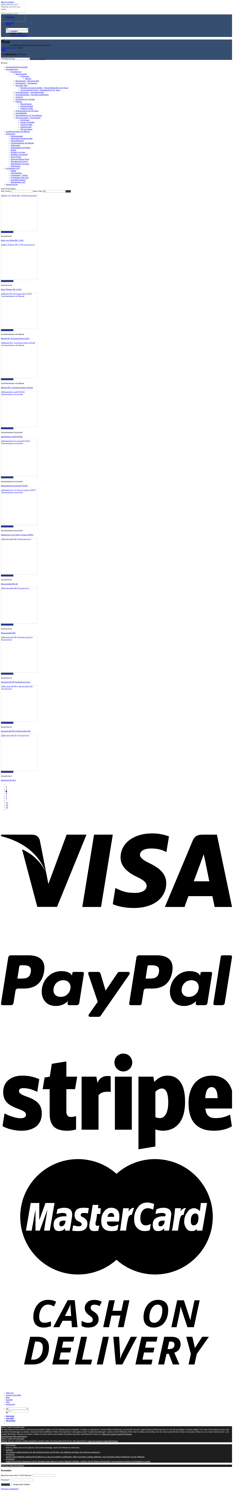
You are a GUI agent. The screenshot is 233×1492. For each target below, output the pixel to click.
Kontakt (9, 1400)
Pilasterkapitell (26, 106)
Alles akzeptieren (20, 1436)
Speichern (5, 1466)
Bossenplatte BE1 (8, 633)
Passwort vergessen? (10, 1489)
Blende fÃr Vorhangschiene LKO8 (15, 339)
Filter (68, 191)
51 (7, 803)
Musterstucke (12, 185)
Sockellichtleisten (18, 180)
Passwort (5, 1480)
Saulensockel (25, 127)
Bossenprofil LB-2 (8, 780)
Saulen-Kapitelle (27, 122)
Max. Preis (37, 191)
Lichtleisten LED (13, 168)
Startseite (10, 17)
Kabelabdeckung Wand (20, 148)
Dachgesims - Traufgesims (26, 83)
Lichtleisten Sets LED (20, 178)
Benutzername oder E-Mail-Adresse (17, 1475)
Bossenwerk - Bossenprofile (27, 81)
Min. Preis (5, 191)
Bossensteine (21, 74)
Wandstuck (15, 166)
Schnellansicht (7, 232)
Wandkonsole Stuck (19, 162)
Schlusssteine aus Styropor (27, 111)
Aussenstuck (16, 72)
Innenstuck (10, 134)
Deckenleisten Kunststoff (16, 67)
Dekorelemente (17, 141)
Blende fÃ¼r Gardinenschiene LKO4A (17, 388)
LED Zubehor (16, 173)
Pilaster (19, 102)
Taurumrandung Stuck (20, 159)
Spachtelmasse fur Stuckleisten (29, 115)
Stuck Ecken (16, 157)
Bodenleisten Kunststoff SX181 (14, 486)
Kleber (13, 150)
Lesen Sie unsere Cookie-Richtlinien (117, 1434)
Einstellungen (7, 1436)
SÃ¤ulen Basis (26, 129)
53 (7, 808)
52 (7, 805)
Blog (8, 1397)
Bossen (28, 79)
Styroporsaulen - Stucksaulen (28, 118)
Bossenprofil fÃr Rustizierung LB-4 (15, 682)
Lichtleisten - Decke (19, 175)
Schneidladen (21, 113)
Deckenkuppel (17, 136)
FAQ (8, 1402)
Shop (13, 48)
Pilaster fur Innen (18, 152)
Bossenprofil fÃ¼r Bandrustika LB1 (16, 731)
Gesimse (19, 97)
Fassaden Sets (21, 86)
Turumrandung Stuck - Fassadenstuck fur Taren (40, 90)
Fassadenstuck (12, 69)
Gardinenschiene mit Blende (18, 132)
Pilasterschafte (26, 109)
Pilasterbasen (26, 104)
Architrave (24, 120)
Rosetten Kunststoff (19, 155)
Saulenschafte (26, 125)
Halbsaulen (15, 145)
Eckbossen (24, 76)
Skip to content (7, 2)
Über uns (10, 1393)
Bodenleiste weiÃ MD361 (12, 437)
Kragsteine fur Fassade (25, 99)
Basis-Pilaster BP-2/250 (11, 289)
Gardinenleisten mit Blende (22, 143)
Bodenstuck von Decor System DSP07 (17, 535)
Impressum (10, 1404)
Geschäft (10, 23)
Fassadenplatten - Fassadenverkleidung (32, 95)
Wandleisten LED (18, 182)
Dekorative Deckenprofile (21, 138)
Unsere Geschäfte (13, 1395)
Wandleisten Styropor (20, 164)
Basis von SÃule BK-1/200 (12, 240)
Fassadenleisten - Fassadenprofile (30, 92)
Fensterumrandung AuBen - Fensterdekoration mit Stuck (44, 88)
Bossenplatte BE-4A (9, 584)
